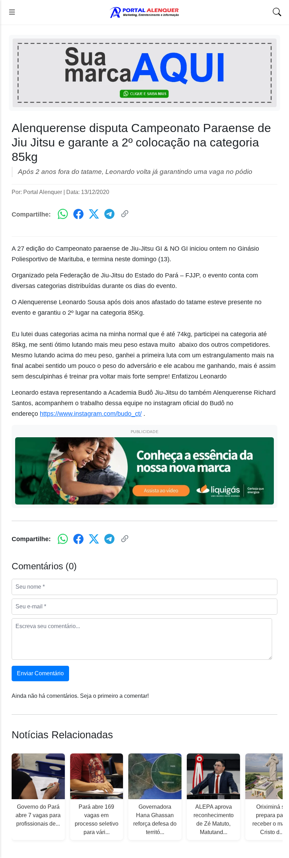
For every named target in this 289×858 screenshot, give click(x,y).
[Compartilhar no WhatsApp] (63, 214)
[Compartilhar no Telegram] (109, 214)
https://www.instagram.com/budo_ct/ (91, 413)
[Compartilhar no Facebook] (78, 214)
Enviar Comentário (40, 673)
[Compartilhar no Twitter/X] (94, 214)
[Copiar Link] (125, 214)
